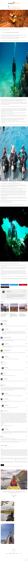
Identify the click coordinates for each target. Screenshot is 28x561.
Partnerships (10, 553)
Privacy (14, 553)
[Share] (5, 285)
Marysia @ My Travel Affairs (7, 337)
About (7, 553)
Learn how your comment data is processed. (16, 466)
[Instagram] (14, 552)
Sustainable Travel (14, 6)
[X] (13, 552)
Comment (2, 448)
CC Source (14, 262)
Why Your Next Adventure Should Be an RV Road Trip (23, 315)
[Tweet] (14, 285)
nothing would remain (23, 192)
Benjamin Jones (15, 97)
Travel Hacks (3, 312)
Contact (17, 553)
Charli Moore (10, 6)
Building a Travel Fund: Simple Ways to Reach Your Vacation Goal (14, 315)
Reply (26, 323)
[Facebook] (12, 552)
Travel (16, 6)
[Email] (5, 287)
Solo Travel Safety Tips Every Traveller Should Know (5, 315)
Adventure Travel (21, 312)
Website (15, 460)
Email (1, 460)
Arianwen (5, 323)
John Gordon (5, 410)
